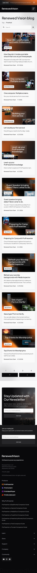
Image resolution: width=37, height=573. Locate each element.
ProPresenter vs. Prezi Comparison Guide (13, 523)
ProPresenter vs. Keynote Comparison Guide (14, 508)
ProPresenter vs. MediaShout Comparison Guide (15, 511)
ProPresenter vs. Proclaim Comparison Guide (14, 527)
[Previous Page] (10, 375)
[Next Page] (27, 375)
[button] (33, 9)
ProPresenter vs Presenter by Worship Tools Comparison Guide (17, 519)
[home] (10, 8)
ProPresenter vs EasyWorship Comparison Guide (15, 504)
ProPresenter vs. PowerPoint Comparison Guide (15, 515)
